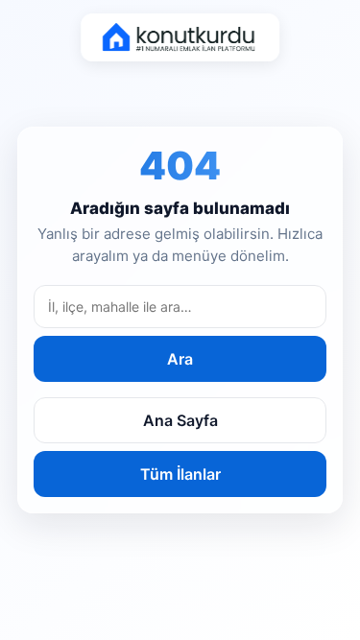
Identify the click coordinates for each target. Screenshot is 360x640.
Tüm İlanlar (180, 474)
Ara (180, 358)
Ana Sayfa (180, 420)
